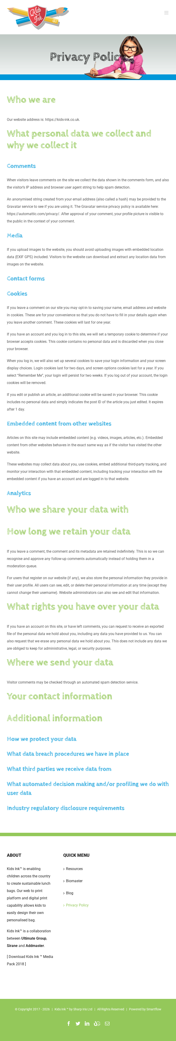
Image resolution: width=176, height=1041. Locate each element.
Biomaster (74, 881)
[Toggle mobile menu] (166, 12)
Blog (69, 893)
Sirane (12, 946)
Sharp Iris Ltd (82, 1009)
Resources (74, 869)
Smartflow (153, 1009)
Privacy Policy (77, 905)
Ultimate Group (33, 938)
